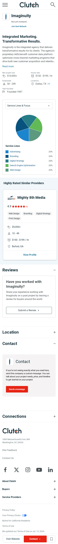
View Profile (29, 254)
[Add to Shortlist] (51, 539)
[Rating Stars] (18, 206)
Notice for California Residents (16, 520)
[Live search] (53, 4)
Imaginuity (21, 15)
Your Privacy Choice (11, 515)
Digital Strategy (17, 161)
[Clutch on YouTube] (39, 470)
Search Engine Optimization (22, 165)
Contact (33, 539)
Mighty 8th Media (31, 198)
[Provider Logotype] (6, 16)
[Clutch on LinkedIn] (50, 470)
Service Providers (11, 497)
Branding (14, 156)
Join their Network (18, 26)
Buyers (6, 489)
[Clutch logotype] (29, 4)
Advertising (15, 151)
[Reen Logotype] (11, 197)
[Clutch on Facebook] (5, 470)
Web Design (15, 170)
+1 (48, 83)
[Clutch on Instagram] (28, 470)
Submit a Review (27, 310)
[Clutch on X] (16, 470)
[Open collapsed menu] (5, 4)
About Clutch (9, 481)
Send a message (17, 389)
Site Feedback (9, 450)
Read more (8, 66)
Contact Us (8, 458)
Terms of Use (8, 526)
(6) (27, 207)
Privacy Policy (8, 510)
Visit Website (13, 539)
